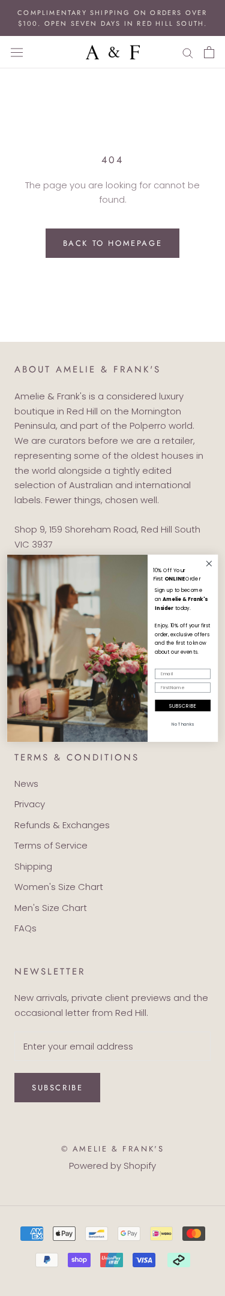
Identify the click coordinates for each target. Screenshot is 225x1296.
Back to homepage (113, 243)
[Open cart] (209, 52)
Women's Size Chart (58, 886)
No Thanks (183, 724)
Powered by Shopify (112, 1165)
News (26, 783)
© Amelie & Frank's (112, 1148)
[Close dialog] (209, 563)
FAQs (25, 928)
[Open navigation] (17, 52)
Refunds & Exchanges (62, 825)
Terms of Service (51, 845)
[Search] (187, 52)
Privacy (29, 804)
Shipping (33, 866)
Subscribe (57, 1087)
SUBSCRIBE (183, 705)
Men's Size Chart (50, 907)
